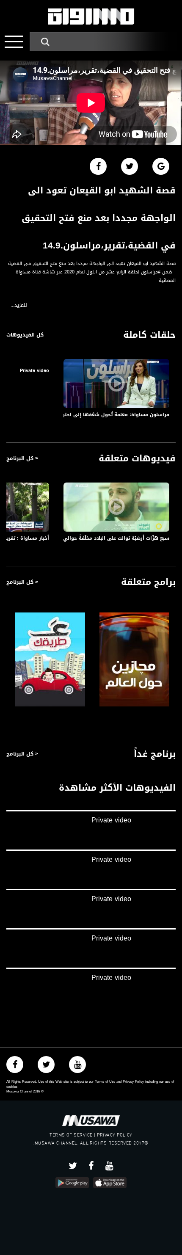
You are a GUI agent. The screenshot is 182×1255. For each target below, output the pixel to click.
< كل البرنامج (22, 458)
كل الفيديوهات (25, 334)
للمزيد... (19, 305)
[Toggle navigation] (14, 41)
